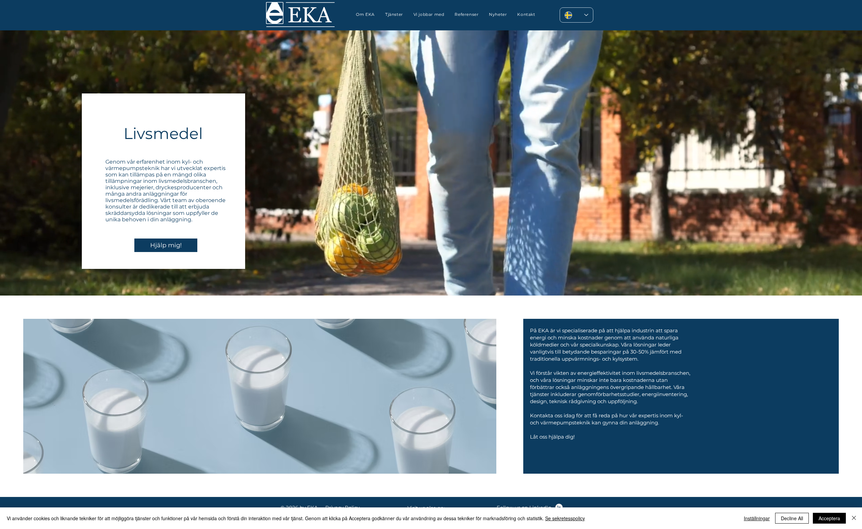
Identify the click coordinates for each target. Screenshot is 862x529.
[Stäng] (854, 518)
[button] (429, 14)
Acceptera (829, 518)
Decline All (792, 518)
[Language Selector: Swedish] (576, 15)
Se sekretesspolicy (565, 518)
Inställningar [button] (757, 518)
